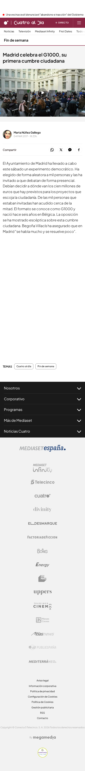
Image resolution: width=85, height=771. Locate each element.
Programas (13, 409)
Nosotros (12, 388)
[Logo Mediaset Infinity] (42, 468)
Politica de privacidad (42, 691)
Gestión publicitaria (42, 707)
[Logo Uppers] (42, 592)
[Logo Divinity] (42, 510)
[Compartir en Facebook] (78, 150)
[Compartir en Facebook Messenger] (69, 150)
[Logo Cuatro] (42, 496)
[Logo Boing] (42, 551)
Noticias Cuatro (17, 431)
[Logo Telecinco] (42, 482)
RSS (42, 712)
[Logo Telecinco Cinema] (42, 606)
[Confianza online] (42, 756)
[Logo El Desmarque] (42, 523)
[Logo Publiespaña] (42, 647)
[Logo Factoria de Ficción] (42, 537)
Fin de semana (16, 40)
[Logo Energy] (42, 565)
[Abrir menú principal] (79, 23)
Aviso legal (43, 680)
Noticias (9, 31)
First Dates (65, 31)
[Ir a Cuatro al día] (29, 23)
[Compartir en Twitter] (61, 150)
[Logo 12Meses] (42, 620)
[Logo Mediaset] (42, 450)
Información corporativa (42, 686)
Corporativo (14, 399)
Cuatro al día (23, 366)
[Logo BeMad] (42, 578)
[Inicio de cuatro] (6, 23)
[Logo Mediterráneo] (42, 661)
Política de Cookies (42, 701)
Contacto (42, 718)
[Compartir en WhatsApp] (52, 150)
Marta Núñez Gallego (27, 132)
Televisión (25, 31)
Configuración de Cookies (42, 696)
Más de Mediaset (18, 420)
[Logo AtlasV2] (42, 634)
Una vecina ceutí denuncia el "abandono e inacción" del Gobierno (45, 14)
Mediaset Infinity (45, 31)
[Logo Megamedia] (44, 737)
